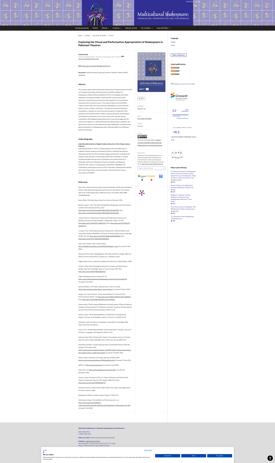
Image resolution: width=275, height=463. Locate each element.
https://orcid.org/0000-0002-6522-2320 (88, 59)
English (173, 42)
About (104, 28)
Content (116, 28)
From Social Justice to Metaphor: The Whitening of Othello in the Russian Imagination (183, 209)
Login (198, 1)
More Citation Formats (146, 168)
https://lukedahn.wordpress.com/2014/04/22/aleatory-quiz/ (98, 246)
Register (189, 1)
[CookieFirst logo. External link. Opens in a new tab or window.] (43, 452)
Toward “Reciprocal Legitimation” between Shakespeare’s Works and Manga (182, 187)
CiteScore (185, 110)
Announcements (82, 28)
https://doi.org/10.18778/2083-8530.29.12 (96, 66)
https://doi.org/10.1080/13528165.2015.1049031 (114, 297)
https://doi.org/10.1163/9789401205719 (92, 383)
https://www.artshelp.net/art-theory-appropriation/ (95, 289)
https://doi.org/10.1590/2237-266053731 (92, 223)
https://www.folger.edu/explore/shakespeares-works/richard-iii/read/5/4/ (102, 279)
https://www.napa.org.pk (94, 365)
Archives (87, 35)
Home (95, 28)
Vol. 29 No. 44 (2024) (99, 35)
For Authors (146, 28)
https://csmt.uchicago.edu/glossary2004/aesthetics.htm (96, 360)
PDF (142, 98)
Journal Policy (163, 28)
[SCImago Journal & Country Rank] (183, 84)
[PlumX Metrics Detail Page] (141, 192)
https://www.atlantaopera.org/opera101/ (102, 370)
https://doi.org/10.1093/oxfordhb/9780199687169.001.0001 (98, 210)
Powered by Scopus (182, 118)
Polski (173, 45)
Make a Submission (178, 55)
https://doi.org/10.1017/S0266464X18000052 (105, 236)
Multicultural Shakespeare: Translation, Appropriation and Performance (137, 10)
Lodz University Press (93, 441)
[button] (46, 450)
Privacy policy (148, 450)
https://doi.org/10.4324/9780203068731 (92, 271)
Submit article (131, 28)
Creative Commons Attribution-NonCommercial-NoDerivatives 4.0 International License (150, 142)
